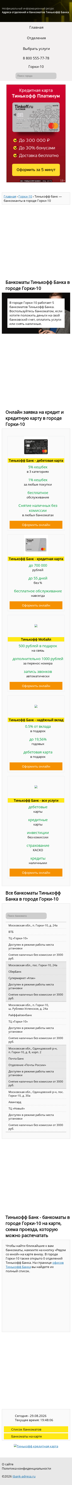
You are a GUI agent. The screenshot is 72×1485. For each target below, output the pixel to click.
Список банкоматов (26, 1429)
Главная (36, 27)
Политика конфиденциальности (26, 1468)
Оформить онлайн (36, 525)
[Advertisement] (36, 240)
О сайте (7, 1464)
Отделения (36, 38)
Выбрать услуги (36, 48)
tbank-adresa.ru (24, 1476)
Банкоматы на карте (26, 1436)
